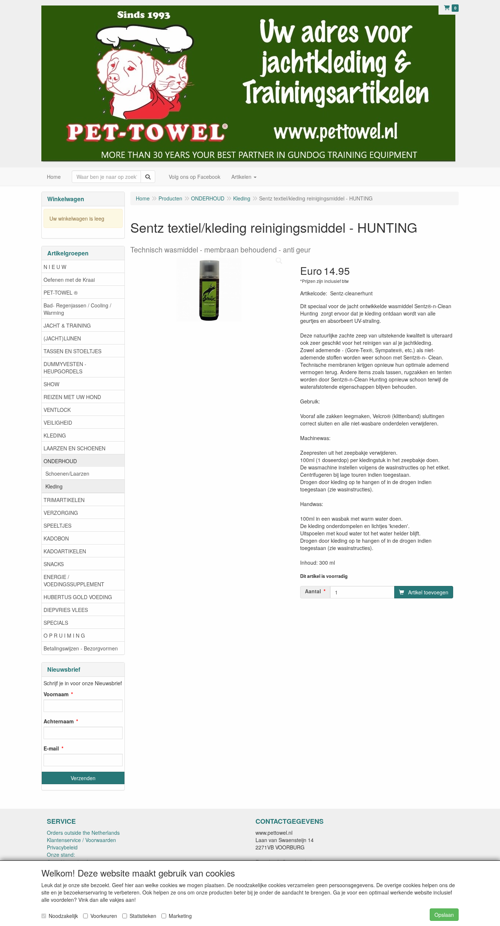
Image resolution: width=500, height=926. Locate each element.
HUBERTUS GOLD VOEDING (78, 597)
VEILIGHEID (58, 422)
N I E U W (55, 266)
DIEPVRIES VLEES (66, 609)
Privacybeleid (62, 847)
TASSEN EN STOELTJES (72, 351)
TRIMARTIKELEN (64, 499)
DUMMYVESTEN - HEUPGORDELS (65, 367)
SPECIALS (56, 622)
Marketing (180, 915)
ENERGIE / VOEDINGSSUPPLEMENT (74, 580)
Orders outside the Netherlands (83, 832)
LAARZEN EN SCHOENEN (74, 448)
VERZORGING (61, 512)
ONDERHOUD (60, 461)
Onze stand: (61, 854)
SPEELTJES (57, 525)
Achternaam (59, 721)
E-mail (51, 748)
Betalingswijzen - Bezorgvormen (81, 648)
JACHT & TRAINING (67, 325)
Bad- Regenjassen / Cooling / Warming (77, 309)
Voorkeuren (103, 915)
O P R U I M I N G (64, 635)
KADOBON (56, 538)
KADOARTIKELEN (65, 551)
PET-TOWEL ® (61, 292)
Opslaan (444, 914)
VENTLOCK (57, 409)
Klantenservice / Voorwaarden (81, 840)
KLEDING (55, 435)
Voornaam (56, 694)
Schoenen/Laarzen (67, 473)
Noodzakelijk (63, 915)
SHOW (51, 384)
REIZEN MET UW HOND (72, 397)
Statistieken (143, 915)
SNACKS (54, 564)
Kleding (54, 486)
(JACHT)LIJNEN (62, 338)
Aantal (313, 591)
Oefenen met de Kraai (69, 279)
